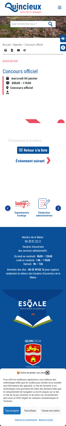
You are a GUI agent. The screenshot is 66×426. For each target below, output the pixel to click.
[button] (47, 372)
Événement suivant (30, 161)
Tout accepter (12, 410)
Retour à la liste (35, 150)
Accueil (6, 44)
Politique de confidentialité (26, 420)
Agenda (17, 44)
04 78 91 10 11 (33, 241)
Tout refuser (30, 410)
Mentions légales (46, 420)
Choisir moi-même (50, 410)
